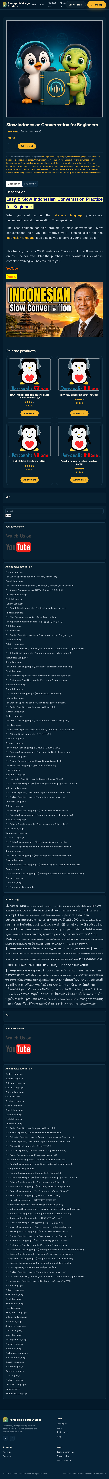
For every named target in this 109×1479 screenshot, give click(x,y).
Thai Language (12, 770)
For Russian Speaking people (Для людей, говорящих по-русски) (39, 585)
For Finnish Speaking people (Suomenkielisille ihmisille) (33, 693)
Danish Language (14, 581)
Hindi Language (13, 725)
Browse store (75, 4)
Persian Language (14, 878)
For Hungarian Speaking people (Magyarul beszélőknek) (34, 779)
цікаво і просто (44, 970)
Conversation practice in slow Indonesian (52, 160)
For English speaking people (53, 156)
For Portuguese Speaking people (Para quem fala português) (36, 680)
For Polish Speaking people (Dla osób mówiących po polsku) (36, 842)
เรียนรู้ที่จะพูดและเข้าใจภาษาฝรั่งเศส (45, 1003)
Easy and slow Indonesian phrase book (38, 163)
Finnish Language (14, 612)
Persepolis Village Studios (16, 5)
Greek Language (13, 671)
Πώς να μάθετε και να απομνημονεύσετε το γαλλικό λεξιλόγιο (39, 939)
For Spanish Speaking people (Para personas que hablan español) (39, 815)
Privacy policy (63, 1456)
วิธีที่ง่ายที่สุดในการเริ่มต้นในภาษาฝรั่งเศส (48, 994)
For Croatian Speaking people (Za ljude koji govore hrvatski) (35, 702)
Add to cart (27, 146)
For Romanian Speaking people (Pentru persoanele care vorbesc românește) (44, 873)
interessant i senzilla (35, 919)
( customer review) (31, 131)
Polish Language (13, 626)
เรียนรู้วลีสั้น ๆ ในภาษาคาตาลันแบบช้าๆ (83, 1004)
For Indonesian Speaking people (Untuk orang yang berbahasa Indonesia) (43, 864)
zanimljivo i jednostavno (68, 929)
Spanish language (14, 689)
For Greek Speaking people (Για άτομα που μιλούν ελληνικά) (37, 720)
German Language (14, 860)
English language (13, 599)
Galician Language (14, 644)
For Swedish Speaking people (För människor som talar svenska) (38, 846)
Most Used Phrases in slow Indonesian (48, 169)
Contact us (7, 1456)
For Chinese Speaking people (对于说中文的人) (28, 734)
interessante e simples (56, 915)
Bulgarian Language (15, 774)
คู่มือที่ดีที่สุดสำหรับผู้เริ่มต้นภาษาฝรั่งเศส (40, 979)
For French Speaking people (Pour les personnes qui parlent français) (41, 783)
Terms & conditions (65, 1452)
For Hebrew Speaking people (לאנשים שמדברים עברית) (32, 747)
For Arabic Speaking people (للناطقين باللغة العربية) (30, 707)
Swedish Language (14, 738)
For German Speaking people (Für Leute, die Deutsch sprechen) (38, 752)
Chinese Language (14, 828)
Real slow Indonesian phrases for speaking (52, 172)
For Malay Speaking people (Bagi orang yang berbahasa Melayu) (38, 855)
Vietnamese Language (16, 833)
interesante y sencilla (74, 910)
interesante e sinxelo (46, 910)
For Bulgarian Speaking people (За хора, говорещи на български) (39, 729)
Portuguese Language (16, 657)
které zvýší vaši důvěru (65, 919)
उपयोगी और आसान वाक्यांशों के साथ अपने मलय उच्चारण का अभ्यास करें (53, 975)
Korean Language (14, 851)
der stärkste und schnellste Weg (75, 906)
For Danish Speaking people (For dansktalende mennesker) (35, 608)
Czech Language (13, 869)
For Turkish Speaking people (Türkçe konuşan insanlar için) (35, 797)
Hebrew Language (14, 698)
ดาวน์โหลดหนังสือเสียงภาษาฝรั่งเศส (43, 984)
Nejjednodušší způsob (36, 924)
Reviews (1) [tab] (30, 183)
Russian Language (14, 711)
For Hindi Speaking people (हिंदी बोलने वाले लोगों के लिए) (30, 765)
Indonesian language (68, 215)
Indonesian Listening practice (76, 166)
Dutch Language (13, 639)
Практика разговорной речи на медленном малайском (48, 959)
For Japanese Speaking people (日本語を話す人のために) (34, 621)
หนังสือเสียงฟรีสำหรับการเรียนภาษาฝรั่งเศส (62, 999)
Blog (59, 1436)
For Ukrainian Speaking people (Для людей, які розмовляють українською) (44, 648)
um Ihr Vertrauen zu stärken (38, 929)
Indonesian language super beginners (46, 166)
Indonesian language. (20, 237)
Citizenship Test (13, 630)
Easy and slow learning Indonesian (71, 163)
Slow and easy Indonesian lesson (86, 172)
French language (14, 572)
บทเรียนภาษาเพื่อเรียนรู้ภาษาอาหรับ (46, 989)
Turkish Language (14, 603)
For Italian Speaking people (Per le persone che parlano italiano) (38, 653)
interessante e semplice (31, 915)
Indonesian (45, 199)
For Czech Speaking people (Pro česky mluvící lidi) (31, 576)
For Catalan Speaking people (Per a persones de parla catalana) (38, 792)
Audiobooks (62, 1432)
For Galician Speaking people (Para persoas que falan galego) (36, 824)
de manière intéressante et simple (44, 906)
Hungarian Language (16, 756)
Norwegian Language (16, 594)
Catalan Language (14, 806)
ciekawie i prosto (17, 905)
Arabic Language (14, 716)
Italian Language (13, 662)
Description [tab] (14, 183)
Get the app (97, 4)
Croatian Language (14, 837)
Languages (62, 1423)
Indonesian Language (76, 156)
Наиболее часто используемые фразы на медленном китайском (42, 953)
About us (7, 1452)
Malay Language (13, 882)
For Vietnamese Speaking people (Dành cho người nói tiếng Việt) (38, 675)
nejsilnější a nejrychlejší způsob (74, 924)
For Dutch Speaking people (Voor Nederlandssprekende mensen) (38, 666)
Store (59, 1428)
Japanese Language (15, 819)
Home (33, 4)
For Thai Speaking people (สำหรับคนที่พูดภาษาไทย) (30, 617)
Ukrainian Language (15, 801)
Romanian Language (15, 684)
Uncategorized (12, 1389)
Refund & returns (64, 1460)
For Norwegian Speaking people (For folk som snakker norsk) (37, 810)
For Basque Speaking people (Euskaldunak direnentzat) (33, 761)
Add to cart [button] (29, 413)
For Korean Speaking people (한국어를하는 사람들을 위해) (34, 590)
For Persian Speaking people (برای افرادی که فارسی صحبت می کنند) (38, 635)
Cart (42, 4)
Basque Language (14, 743)
